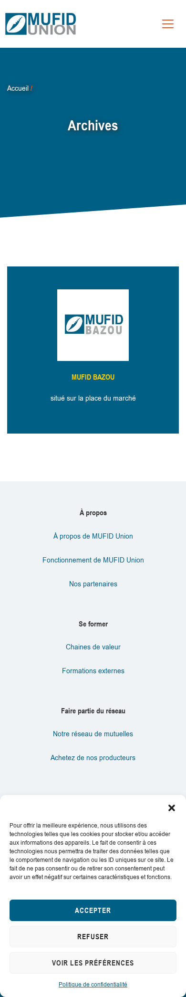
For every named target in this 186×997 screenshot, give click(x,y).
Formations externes (93, 671)
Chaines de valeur (93, 647)
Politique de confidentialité (93, 984)
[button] (171, 807)
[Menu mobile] (168, 23)
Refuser (93, 937)
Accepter (93, 910)
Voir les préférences (93, 963)
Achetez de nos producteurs (93, 758)
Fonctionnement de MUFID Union (93, 560)
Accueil (18, 88)
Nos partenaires (93, 584)
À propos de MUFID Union (93, 536)
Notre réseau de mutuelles (93, 734)
